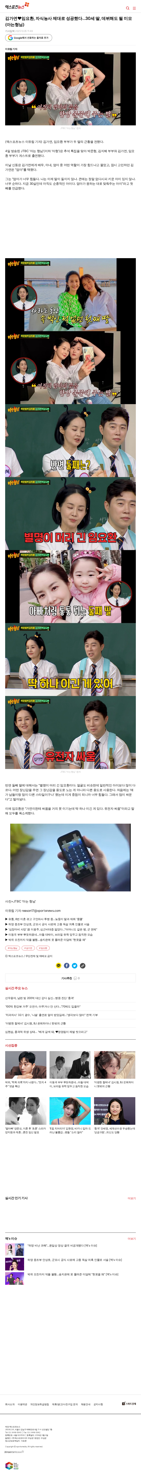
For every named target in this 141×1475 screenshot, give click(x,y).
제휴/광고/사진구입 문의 (65, 1404)
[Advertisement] (31, 1338)
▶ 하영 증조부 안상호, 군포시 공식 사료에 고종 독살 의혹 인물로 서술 (47, 924)
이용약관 (22, 1404)
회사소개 (9, 1404)
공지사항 (98, 1404)
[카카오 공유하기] (58, 965)
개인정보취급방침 (39, 1404)
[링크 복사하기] (82, 965)
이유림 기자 (11, 48)
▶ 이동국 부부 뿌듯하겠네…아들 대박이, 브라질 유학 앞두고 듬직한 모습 (49, 934)
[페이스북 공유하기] (66, 965)
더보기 (132, 1198)
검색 (127, 8)
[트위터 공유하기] (74, 965)
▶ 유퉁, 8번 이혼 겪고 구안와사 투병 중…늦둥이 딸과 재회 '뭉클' (44, 919)
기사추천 (70, 978)
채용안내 (85, 1404)
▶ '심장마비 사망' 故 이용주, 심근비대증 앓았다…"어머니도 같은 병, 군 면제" (51, 929)
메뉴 (134, 8)
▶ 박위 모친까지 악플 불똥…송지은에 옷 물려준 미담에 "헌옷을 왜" (45, 939)
